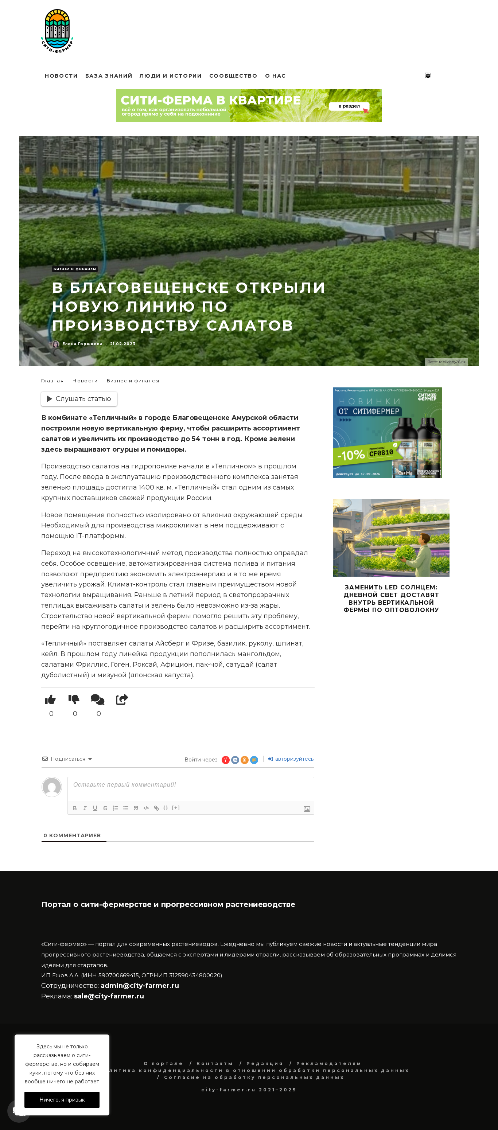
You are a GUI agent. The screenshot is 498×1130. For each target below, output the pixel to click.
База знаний (108, 76)
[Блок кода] (146, 808)
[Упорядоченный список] (115, 808)
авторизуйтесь (294, 759)
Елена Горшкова (82, 344)
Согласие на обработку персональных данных (254, 1077)
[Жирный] (75, 808)
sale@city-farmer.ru (109, 996)
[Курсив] (85, 808)
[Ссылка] (156, 808)
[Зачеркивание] (105, 808)
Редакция (265, 1063)
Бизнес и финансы (75, 269)
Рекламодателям (329, 1063)
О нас (275, 76)
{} (165, 807)
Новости (61, 76)
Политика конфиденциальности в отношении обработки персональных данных (254, 1070)
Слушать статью (83, 399)
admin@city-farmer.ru (139, 986)
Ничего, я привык (62, 1099)
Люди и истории (171, 76)
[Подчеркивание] (95, 808)
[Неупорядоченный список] (126, 808)
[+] (176, 807)
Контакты (215, 1063)
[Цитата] (136, 808)
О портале (164, 1063)
